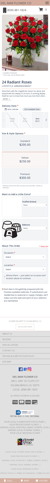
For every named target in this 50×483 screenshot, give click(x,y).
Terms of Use (43, 473)
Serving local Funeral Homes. (24, 430)
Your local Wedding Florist (25, 433)
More (5, 99)
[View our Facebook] (21, 370)
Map (26, 480)
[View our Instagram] (29, 370)
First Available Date (32, 109)
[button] (43, 10)
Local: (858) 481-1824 (25, 389)
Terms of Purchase (26, 473)
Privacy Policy (7, 473)
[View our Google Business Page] (25, 370)
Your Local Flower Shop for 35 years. (24, 421)
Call (9, 480)
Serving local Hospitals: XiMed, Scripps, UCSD (24, 427)
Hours (43, 480)
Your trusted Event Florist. (24, 424)
